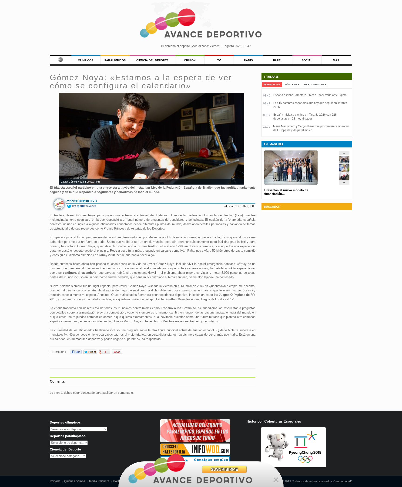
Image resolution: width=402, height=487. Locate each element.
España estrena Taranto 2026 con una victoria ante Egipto (310, 95)
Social (307, 60)
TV (219, 60)
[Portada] (60, 58)
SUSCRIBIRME (224, 469)
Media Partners (99, 481)
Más (336, 60)
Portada (55, 481)
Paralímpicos (115, 60)
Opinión (190, 60)
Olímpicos (85, 60)
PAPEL (277, 60)
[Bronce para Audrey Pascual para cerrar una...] (344, 178)
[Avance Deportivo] (201, 24)
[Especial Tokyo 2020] (195, 441)
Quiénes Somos (74, 481)
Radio (248, 60)
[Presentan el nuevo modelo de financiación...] (344, 162)
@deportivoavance (84, 205)
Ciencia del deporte (152, 60)
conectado (88, 392)
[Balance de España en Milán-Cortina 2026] (344, 170)
